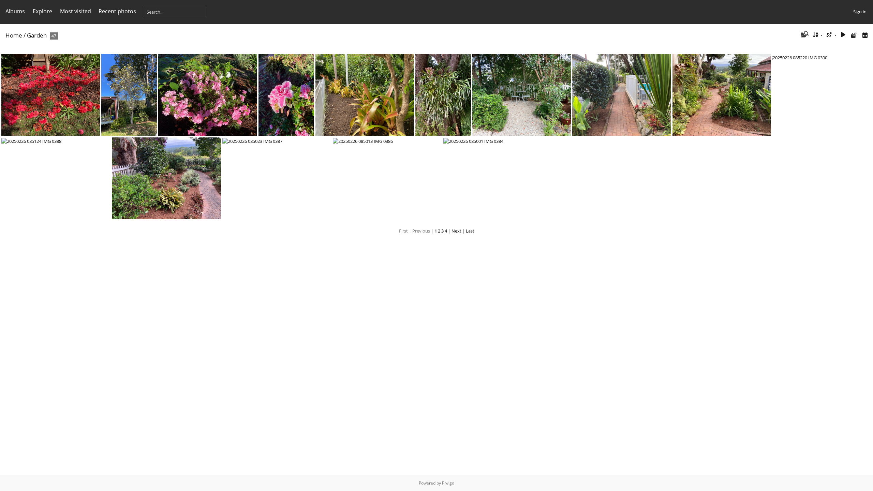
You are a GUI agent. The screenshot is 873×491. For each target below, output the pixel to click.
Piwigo (448, 483)
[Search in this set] (804, 35)
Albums (15, 11)
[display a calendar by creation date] (865, 35)
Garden (37, 35)
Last (470, 231)
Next (456, 231)
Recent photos (117, 11)
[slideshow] (843, 35)
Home (13, 35)
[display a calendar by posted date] (854, 35)
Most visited (75, 11)
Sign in (860, 12)
